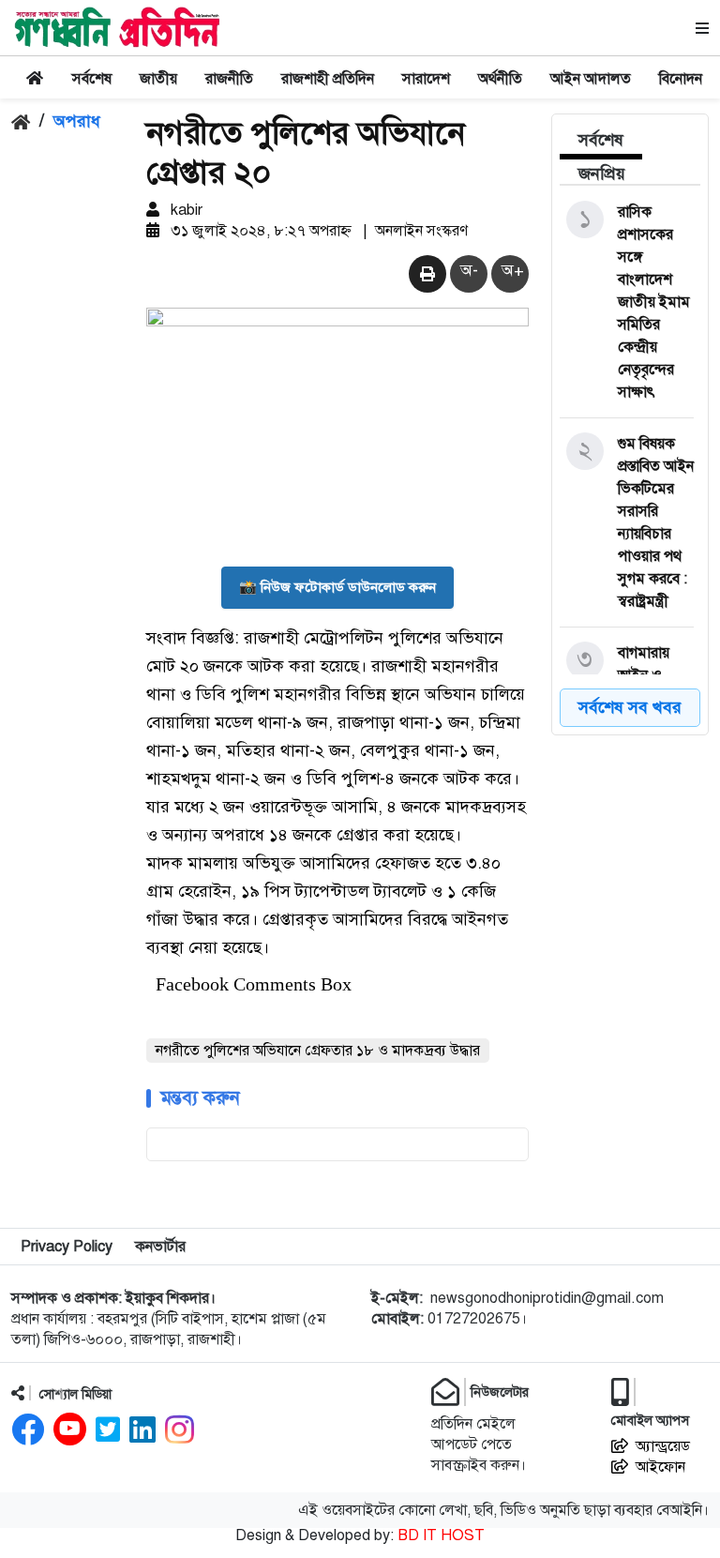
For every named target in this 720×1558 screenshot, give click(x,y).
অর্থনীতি (500, 78)
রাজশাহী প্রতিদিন (327, 78)
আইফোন (660, 1467)
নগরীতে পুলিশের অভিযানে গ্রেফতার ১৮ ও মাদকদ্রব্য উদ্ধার (318, 1050)
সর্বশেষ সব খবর (630, 707)
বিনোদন (680, 78)
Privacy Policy (66, 1246)
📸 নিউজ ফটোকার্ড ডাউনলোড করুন (337, 587)
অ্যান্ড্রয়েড (663, 1446)
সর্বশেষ (92, 78)
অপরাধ (76, 121)
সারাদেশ (426, 78)
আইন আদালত (590, 78)
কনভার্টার (160, 1246)
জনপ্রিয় (601, 173)
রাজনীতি (229, 78)
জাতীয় (158, 78)
